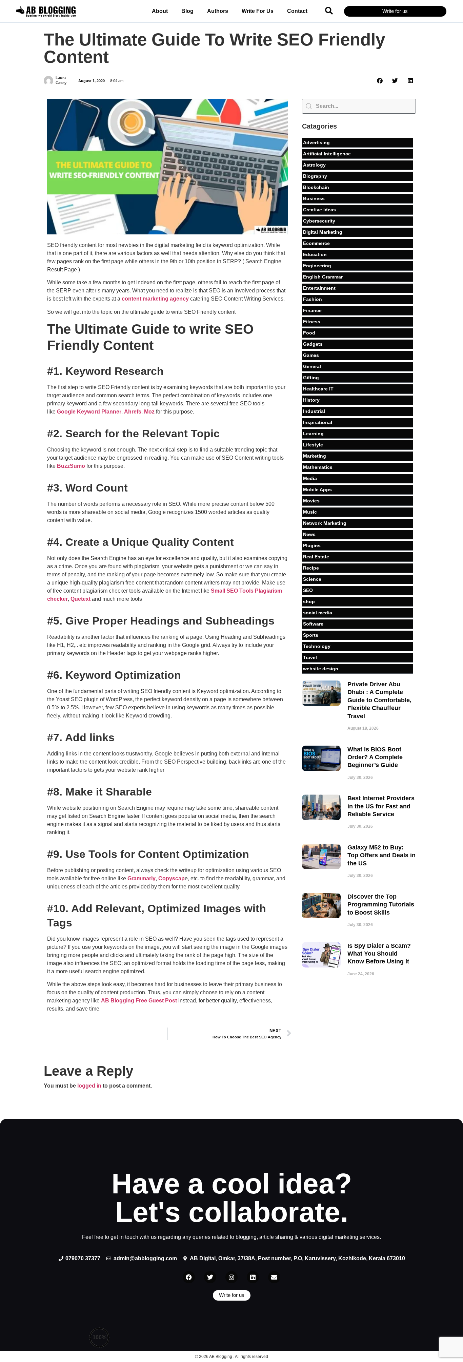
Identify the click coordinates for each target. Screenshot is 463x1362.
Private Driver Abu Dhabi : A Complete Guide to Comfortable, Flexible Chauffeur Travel (379, 700)
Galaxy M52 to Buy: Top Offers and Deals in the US (381, 855)
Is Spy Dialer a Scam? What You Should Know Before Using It (379, 953)
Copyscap (171, 878)
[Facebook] (189, 1277)
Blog (187, 11)
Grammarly (141, 878)
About (160, 11)
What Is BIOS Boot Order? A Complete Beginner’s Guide (375, 757)
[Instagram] (231, 1277)
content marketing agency (155, 299)
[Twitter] (210, 1277)
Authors (217, 11)
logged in (89, 1086)
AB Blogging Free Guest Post (139, 1000)
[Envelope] (274, 1277)
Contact (297, 11)
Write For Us (258, 11)
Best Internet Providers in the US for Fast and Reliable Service (381, 806)
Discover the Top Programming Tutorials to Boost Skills (380, 904)
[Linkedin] (253, 1277)
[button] (329, 11)
